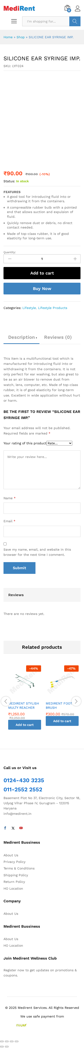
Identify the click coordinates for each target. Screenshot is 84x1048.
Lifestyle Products (52, 308)
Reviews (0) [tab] (58, 337)
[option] (24, 700)
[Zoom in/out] (16, 1041)
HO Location (13, 888)
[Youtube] (21, 828)
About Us (11, 855)
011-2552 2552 (23, 789)
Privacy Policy (14, 862)
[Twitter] (13, 828)
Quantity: (10, 252)
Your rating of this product (25, 443)
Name (10, 498)
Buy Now (42, 288)
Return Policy (14, 882)
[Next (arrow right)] (7, 1046)
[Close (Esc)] (2, 1041)
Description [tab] (21, 337)
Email (9, 521)
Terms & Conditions (19, 868)
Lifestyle (29, 308)
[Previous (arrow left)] (2, 1046)
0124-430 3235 (24, 780)
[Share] (7, 1041)
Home (8, 37)
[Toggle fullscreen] (12, 1041)
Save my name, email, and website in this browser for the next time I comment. (37, 552)
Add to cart (42, 273)
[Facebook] (5, 828)
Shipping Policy (16, 875)
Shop (21, 37)
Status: (9, 181)
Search (74, 21)
